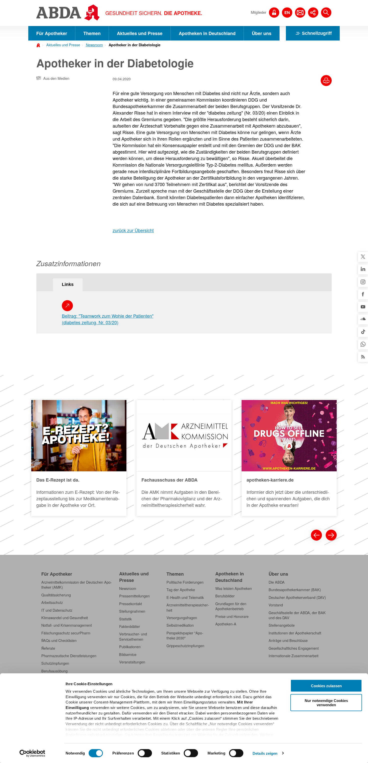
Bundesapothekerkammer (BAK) (295, 589)
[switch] (145, 753)
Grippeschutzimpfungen (185, 645)
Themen (92, 33)
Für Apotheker (51, 33)
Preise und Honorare (232, 616)
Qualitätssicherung (56, 594)
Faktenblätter (129, 626)
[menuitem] (61, 44)
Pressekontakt (130, 603)
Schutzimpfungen (55, 663)
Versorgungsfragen (181, 617)
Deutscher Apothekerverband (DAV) (297, 597)
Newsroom (94, 44)
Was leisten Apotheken (233, 588)
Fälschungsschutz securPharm (65, 632)
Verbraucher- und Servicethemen (133, 636)
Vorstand (276, 604)
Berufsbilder (225, 595)
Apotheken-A (225, 623)
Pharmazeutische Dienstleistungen (68, 655)
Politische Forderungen (185, 582)
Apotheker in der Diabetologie (134, 44)
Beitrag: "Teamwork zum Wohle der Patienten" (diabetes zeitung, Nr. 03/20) (107, 318)
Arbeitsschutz (52, 602)
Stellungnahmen (132, 611)
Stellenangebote (282, 625)
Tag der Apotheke (180, 589)
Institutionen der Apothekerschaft (295, 632)
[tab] (68, 284)
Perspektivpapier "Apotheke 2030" (184, 635)
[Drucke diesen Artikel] (326, 80)
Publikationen (130, 646)
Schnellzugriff (317, 33)
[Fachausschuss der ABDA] (184, 458)
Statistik (125, 618)
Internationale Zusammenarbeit (293, 655)
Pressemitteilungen (134, 595)
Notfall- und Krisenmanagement (66, 625)
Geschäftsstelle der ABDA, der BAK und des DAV (297, 615)
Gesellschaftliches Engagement (294, 648)
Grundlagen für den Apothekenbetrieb (230, 606)
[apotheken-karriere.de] (289, 458)
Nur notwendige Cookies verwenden (326, 702)
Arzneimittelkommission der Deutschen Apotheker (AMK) (76, 585)
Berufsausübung (54, 670)
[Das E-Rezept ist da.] (78, 458)
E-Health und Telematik (185, 597)
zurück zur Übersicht (133, 230)
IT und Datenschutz (56, 610)
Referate (48, 648)
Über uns (261, 33)
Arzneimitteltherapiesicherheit (187, 607)
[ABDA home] (39, 44)
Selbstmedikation (180, 625)
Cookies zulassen (326, 686)
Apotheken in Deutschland (207, 33)
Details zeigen (265, 753)
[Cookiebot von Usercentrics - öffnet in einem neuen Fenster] (32, 753)
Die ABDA (277, 582)
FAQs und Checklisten (59, 640)
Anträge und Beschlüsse (288, 640)
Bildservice (127, 654)
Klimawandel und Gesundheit (64, 617)
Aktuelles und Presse (139, 33)
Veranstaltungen (132, 661)
